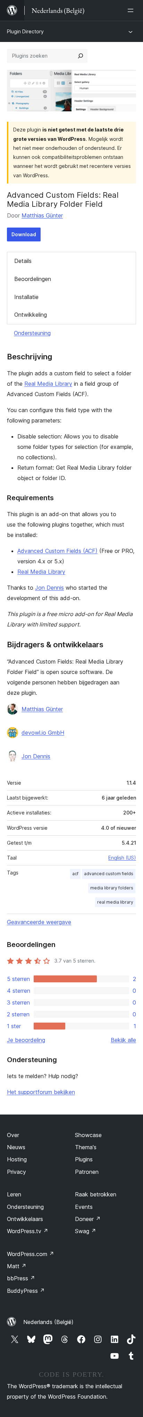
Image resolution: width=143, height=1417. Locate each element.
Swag (85, 1231)
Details (23, 260)
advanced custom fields (108, 873)
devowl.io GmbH (43, 732)
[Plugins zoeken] (80, 56)
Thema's (85, 1147)
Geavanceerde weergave (39, 922)
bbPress (21, 1278)
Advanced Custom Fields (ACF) (57, 550)
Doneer (88, 1218)
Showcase (88, 1135)
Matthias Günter (42, 215)
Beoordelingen (32, 278)
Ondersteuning (32, 333)
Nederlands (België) (48, 1321)
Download (23, 234)
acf (75, 873)
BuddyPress (26, 1290)
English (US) (122, 858)
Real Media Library (48, 383)
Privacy (16, 1171)
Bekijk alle (123, 1039)
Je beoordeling (26, 1039)
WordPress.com (30, 1253)
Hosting (17, 1159)
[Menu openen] (132, 10)
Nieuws (16, 1147)
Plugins (84, 1159)
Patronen (87, 1171)
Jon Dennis (49, 587)
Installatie (26, 296)
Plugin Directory (25, 31)
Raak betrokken (95, 1194)
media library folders (111, 887)
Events (84, 1206)
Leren (14, 1194)
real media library (115, 902)
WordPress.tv (27, 1231)
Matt (16, 1266)
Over (13, 1135)
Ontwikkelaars (25, 1218)
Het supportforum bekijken (41, 1092)
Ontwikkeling (30, 314)
